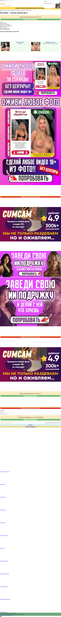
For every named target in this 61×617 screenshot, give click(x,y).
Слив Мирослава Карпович (5, 599)
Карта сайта (2, 615)
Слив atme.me (2, 522)
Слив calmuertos (3, 509)
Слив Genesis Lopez (3, 612)
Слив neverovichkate (4, 535)
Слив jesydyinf (2, 484)
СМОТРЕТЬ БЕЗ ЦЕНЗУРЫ (6, 5)
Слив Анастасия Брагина (4, 471)
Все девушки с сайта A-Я (9, 615)
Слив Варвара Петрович (4, 573)
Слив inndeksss (3, 497)
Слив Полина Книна (3, 586)
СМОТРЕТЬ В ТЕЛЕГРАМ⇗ (30, 19)
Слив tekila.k (2, 548)
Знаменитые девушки (30, 426)
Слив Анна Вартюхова (4, 561)
